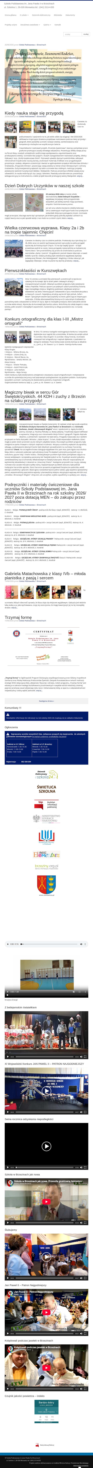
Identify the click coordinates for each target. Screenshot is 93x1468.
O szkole (23, 15)
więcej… (80, 176)
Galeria (46, 25)
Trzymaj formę (18, 617)
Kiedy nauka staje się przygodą (34, 113)
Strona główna (10, 15)
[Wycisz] (81, 1057)
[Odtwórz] (8, 1057)
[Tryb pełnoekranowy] (85, 1057)
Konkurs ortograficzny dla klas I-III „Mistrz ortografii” (44, 321)
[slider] (44, 1056)
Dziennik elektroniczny (41, 15)
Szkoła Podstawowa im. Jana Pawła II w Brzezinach (29, 5)
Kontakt (58, 25)
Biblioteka (58, 15)
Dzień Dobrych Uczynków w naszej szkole (44, 185)
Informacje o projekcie (80, 1465)
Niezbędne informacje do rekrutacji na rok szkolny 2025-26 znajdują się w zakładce (44, 718)
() (45, 743)
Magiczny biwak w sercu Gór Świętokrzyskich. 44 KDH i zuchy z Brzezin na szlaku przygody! (45, 396)
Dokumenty (70, 15)
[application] (46, 1035)
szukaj (86, 34)
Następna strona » (46, 701)
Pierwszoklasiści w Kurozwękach (36, 270)
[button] (46, 1035)
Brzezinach (41, 45)
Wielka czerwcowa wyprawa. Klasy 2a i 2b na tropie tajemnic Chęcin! (44, 229)
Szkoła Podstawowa (27, 45)
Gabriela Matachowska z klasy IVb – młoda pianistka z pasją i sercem (45, 575)
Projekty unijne (11, 25)
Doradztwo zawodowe (29, 25)
